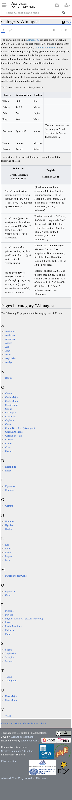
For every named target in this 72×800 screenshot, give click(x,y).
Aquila (8, 342)
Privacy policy (8, 761)
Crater (8, 443)
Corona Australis (14, 431)
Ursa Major (11, 696)
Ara (7, 346)
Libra (8, 552)
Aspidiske (10, 358)
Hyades (9, 525)
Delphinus (10, 466)
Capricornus (11, 404)
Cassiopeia (10, 412)
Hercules (9, 521)
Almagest (32, 39)
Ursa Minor (11, 700)
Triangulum (11, 680)
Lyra (7, 560)
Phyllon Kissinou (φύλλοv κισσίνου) (24, 618)
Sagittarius (10, 653)
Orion (8, 595)
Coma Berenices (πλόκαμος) (20, 428)
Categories (6, 723)
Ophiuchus (11, 591)
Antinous (10, 335)
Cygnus (9, 451)
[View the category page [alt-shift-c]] (3, 30)
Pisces (8, 622)
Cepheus (9, 420)
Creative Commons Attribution (17, 750)
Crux (7, 447)
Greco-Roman (30, 723)
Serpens (9, 661)
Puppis (8, 633)
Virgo (8, 715)
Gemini (9, 505)
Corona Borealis (13, 435)
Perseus (9, 614)
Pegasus (9, 610)
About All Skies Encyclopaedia (17, 778)
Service (44, 723)
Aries (8, 354)
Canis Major (11, 397)
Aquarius (10, 338)
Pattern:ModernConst (16, 575)
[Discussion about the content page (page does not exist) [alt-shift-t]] (10, 30)
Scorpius (9, 657)
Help (68, 22)
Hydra (8, 528)
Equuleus (10, 486)
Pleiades (9, 630)
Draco (8, 470)
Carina (8, 408)
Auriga (8, 362)
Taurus (8, 676)
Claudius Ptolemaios (45, 47)
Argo (8, 350)
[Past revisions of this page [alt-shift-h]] (60, 30)
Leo (7, 544)
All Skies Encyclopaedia (23, 5)
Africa (17, 723)
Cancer (9, 393)
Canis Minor (11, 401)
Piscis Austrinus (13, 626)
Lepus (8, 548)
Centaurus (10, 416)
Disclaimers (42, 778)
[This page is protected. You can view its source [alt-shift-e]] (54, 30)
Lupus (8, 556)
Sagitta (8, 649)
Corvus (9, 439)
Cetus (8, 424)
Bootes (8, 377)
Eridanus (9, 490)
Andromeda (11, 331)
